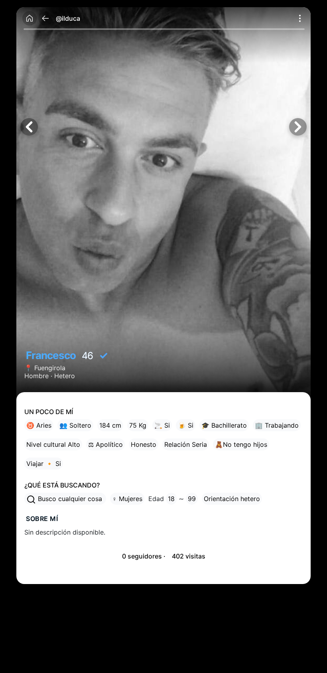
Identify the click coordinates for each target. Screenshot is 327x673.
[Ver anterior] (29, 127)
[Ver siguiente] (298, 127)
